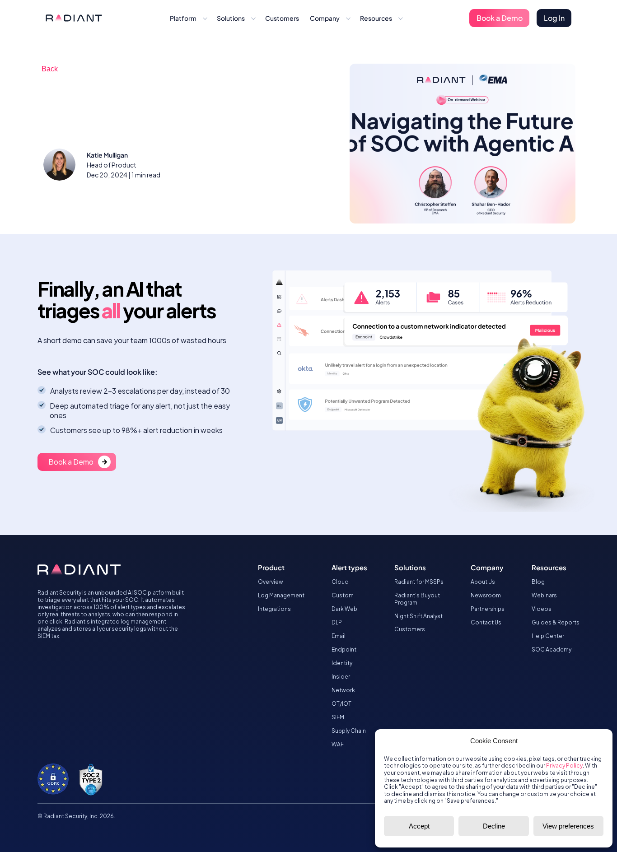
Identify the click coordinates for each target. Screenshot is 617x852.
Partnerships (488, 608)
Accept (419, 826)
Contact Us (486, 622)
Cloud (340, 581)
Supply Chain (349, 730)
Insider (341, 676)
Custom (343, 595)
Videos (542, 608)
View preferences (568, 826)
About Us (483, 581)
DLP (337, 622)
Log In (554, 18)
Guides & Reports (556, 622)
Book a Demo (500, 18)
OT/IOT (341, 703)
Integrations (274, 608)
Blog (538, 581)
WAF (338, 744)
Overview (270, 581)
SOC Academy (551, 649)
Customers (409, 629)
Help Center (548, 636)
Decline (494, 826)
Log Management (281, 595)
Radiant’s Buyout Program (417, 599)
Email (339, 636)
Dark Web (344, 608)
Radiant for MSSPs (419, 581)
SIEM (338, 717)
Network (343, 690)
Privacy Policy (564, 765)
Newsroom (486, 595)
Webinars (544, 595)
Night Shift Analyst (418, 616)
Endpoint (344, 649)
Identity (342, 663)
